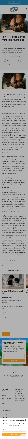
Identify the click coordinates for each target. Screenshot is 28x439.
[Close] (25, 419)
